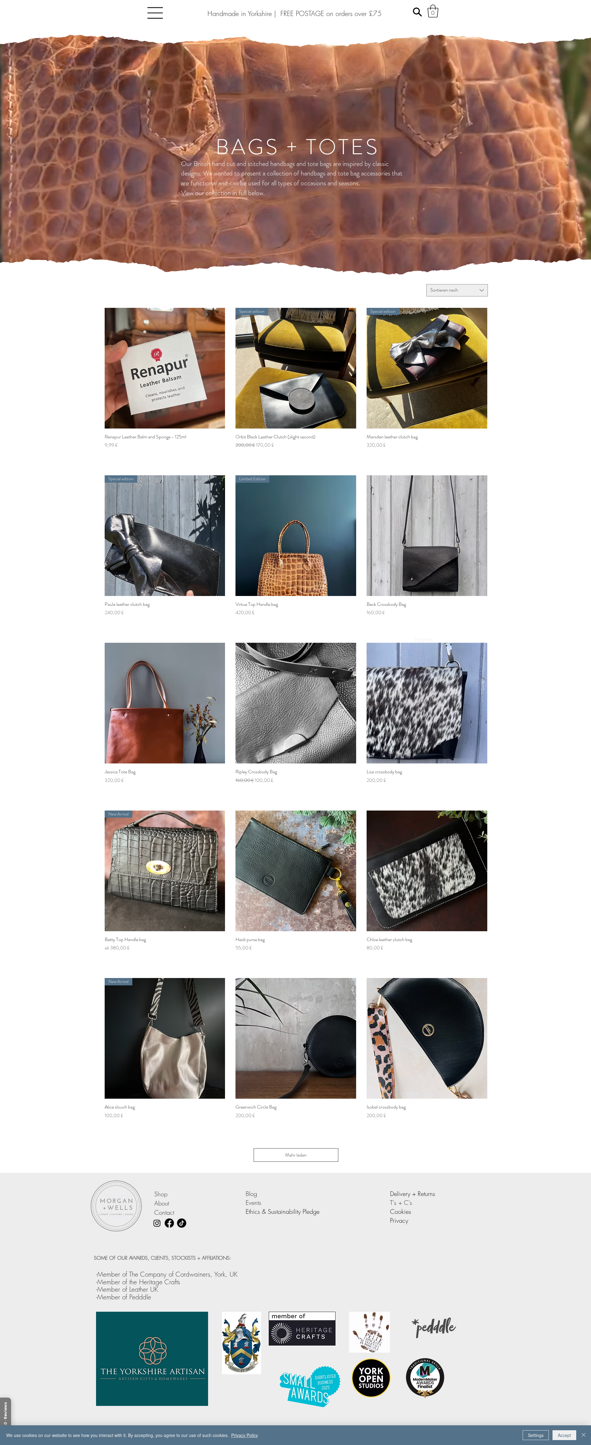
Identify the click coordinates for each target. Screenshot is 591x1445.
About (161, 1203)
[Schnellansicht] (165, 368)
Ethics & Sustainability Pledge (283, 1211)
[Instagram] (157, 1223)
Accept (564, 1435)
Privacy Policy (244, 1435)
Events (254, 1202)
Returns (426, 1193)
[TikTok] (181, 1223)
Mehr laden (296, 1154)
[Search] (417, 12)
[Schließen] (583, 1435)
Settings (536, 1435)
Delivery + (404, 1193)
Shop (160, 1194)
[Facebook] (169, 1223)
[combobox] (457, 290)
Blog (252, 1193)
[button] (155, 13)
